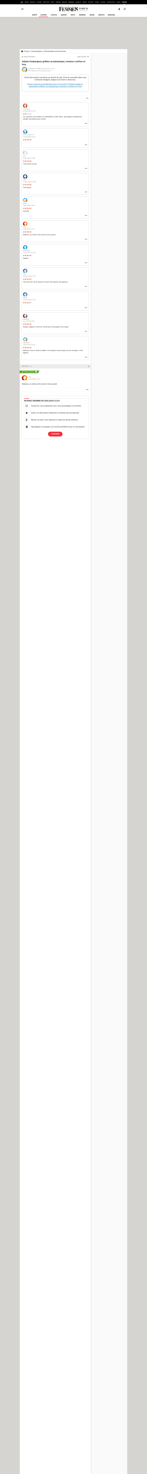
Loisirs (102, 2)
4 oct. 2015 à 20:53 (29, 321)
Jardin (58, 2)
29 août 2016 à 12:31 (29, 276)
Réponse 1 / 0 (27, 366)
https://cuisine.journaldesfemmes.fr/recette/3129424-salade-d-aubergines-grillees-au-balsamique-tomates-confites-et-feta (55, 85)
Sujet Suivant (82, 56)
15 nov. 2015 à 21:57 (29, 300)
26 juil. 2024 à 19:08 (29, 158)
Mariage (71, 2)
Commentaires (37, 51)
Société (90, 2)
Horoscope (111, 2)
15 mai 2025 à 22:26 (29, 137)
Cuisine (39, 2)
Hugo (118, 2)
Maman (82, 15)
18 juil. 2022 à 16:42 (29, 205)
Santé (84, 2)
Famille (78, 2)
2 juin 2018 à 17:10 (28, 229)
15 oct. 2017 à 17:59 (29, 252)
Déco (52, 2)
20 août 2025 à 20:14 (44, 71)
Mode (27, 2)
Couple (54, 15)
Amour (64, 2)
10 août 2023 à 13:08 (29, 182)
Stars (97, 2)
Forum (124, 2)
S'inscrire (55, 434)
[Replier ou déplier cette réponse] (88, 366)
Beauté (32, 2)
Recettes (46, 2)
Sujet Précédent (29, 56)
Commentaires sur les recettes (55, 51)
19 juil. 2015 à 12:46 (29, 345)
